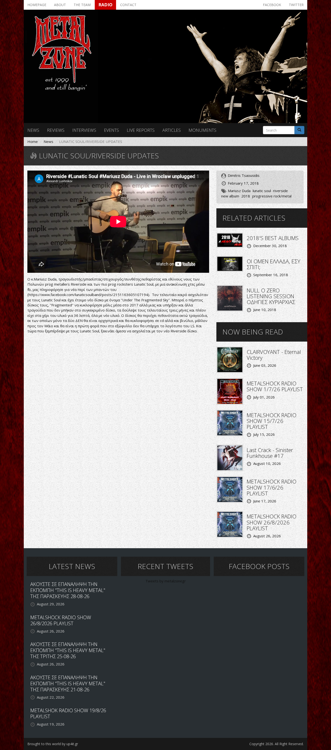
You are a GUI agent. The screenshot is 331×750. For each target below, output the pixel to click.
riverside (280, 190)
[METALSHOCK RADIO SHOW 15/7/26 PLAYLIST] (229, 422)
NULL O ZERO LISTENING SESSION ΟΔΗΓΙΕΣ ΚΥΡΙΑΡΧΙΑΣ (271, 296)
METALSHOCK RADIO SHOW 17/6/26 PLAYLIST (271, 487)
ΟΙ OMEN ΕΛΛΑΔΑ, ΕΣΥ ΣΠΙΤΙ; (273, 264)
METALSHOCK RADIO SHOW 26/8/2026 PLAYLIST (271, 522)
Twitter (296, 4)
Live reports (141, 130)
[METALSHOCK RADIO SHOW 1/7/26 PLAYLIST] (229, 391)
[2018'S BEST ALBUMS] (229, 239)
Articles (171, 130)
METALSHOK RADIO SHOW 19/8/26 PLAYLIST (68, 713)
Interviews (84, 130)
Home (32, 141)
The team (82, 4)
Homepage (36, 4)
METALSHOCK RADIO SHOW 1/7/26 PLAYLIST (275, 386)
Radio (105, 5)
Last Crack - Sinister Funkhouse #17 (270, 452)
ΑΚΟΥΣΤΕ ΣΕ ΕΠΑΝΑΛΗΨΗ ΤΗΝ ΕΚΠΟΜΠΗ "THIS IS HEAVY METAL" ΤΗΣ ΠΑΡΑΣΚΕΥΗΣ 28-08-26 (67, 590)
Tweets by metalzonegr (165, 580)
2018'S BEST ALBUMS (273, 238)
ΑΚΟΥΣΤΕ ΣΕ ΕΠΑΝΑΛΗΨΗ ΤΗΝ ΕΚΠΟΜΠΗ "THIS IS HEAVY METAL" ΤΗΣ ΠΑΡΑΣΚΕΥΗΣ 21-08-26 (67, 683)
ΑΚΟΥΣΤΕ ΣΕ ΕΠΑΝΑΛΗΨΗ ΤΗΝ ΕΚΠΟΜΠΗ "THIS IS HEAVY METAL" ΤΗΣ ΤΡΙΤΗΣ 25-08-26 (67, 650)
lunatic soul (262, 190)
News (33, 130)
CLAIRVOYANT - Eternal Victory (274, 354)
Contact (128, 4)
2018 (245, 196)
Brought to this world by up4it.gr (52, 744)
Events (111, 130)
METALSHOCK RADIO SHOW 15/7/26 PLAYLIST (271, 420)
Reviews (55, 130)
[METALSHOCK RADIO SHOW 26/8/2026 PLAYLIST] (229, 524)
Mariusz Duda (239, 190)
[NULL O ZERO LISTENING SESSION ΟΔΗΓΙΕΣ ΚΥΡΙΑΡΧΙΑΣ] (229, 297)
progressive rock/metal (272, 196)
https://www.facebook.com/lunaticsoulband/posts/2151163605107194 (88, 294)
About (60, 4)
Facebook (272, 4)
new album (230, 196)
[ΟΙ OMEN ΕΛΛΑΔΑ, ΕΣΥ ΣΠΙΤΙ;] (229, 263)
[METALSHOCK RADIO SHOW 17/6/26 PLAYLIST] (229, 489)
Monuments (202, 130)
